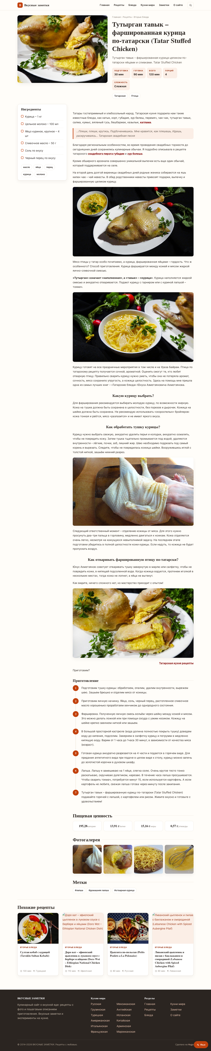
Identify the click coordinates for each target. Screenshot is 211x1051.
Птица (134, 95)
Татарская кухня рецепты (176, 663)
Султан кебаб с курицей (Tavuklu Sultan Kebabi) (35, 954)
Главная (105, 5)
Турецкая (97, 1015)
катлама (145, 122)
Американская (100, 1020)
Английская (124, 1009)
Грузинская (98, 1009)
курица (27, 174)
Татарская (120, 95)
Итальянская (99, 1026)
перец (49, 167)
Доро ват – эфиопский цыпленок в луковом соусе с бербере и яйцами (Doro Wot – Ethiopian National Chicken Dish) (82, 959)
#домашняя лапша (99, 890)
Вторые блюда (141, 17)
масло (26, 167)
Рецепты (119, 5)
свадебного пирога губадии (106, 153)
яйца (38, 167)
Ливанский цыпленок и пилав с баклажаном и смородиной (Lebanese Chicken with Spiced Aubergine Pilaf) (169, 959)
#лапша (79, 890)
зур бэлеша (134, 153)
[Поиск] (190, 5)
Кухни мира (148, 5)
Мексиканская (126, 1004)
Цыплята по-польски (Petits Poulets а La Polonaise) (127, 954)
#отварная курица (124, 890)
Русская (96, 1004)
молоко (41, 174)
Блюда (132, 5)
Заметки (164, 5)
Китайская (123, 1020)
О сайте (178, 5)
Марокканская (126, 1031)
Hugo (191, 1044)
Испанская (124, 1015)
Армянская (124, 1026)
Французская (99, 1031)
